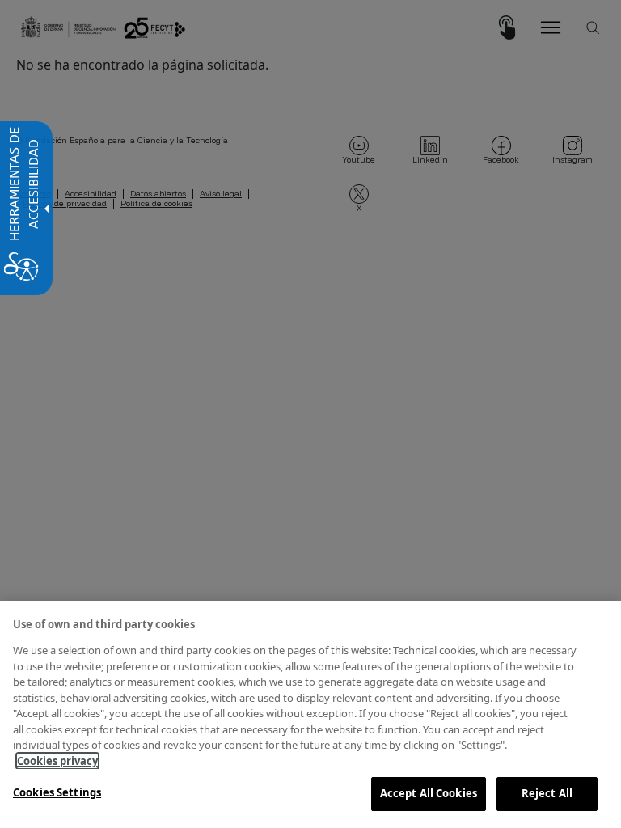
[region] (310, 714)
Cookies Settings (57, 792)
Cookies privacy (57, 761)
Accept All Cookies (428, 793)
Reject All (547, 793)
